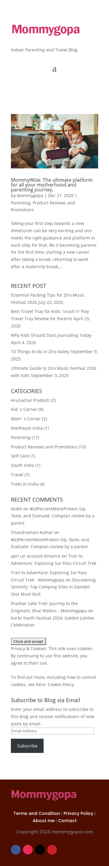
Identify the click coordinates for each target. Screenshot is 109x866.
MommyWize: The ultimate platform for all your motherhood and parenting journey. (52, 185)
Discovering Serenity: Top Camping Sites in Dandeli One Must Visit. (53, 587)
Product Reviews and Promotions (44, 447)
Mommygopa (30, 195)
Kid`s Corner (24, 409)
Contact (67, 821)
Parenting (21, 203)
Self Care (20, 456)
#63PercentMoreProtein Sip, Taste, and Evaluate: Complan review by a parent (52, 516)
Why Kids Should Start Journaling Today (51, 335)
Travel (17, 474)
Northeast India (27, 428)
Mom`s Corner (26, 419)
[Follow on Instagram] (28, 850)
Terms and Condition (37, 813)
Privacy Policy (79, 813)
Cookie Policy (61, 684)
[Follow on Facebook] (16, 850)
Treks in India (24, 484)
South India (22, 465)
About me (44, 821)
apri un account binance (36, 556)
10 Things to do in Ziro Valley (40, 351)
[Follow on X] (40, 850)
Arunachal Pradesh (30, 400)
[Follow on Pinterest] (52, 850)
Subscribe (27, 746)
